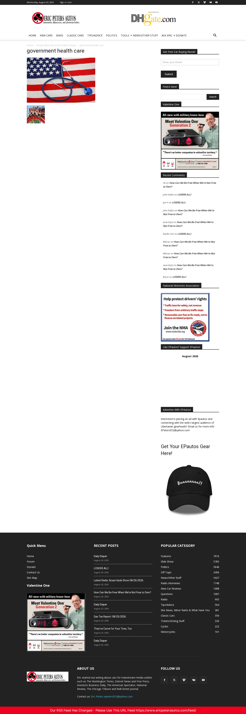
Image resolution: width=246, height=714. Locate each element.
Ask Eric (167, 35)
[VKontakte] (193, 680)
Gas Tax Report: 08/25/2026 (110, 616)
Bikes (59, 35)
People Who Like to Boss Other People (56, 45)
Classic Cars (75, 35)
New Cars (46, 35)
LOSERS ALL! (184, 194)
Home (32, 35)
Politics (111, 35)
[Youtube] (203, 680)
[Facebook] (164, 680)
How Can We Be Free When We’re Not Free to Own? (122, 592)
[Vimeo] (183, 680)
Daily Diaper (100, 556)
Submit (169, 74)
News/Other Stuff (145, 35)
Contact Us (33, 572)
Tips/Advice (94, 35)
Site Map (32, 577)
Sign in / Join (66, 2)
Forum (31, 561)
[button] (215, 35)
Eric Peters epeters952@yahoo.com (112, 696)
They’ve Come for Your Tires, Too (113, 628)
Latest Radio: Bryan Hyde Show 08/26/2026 (118, 580)
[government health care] (61, 101)
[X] (174, 680)
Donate (181, 35)
